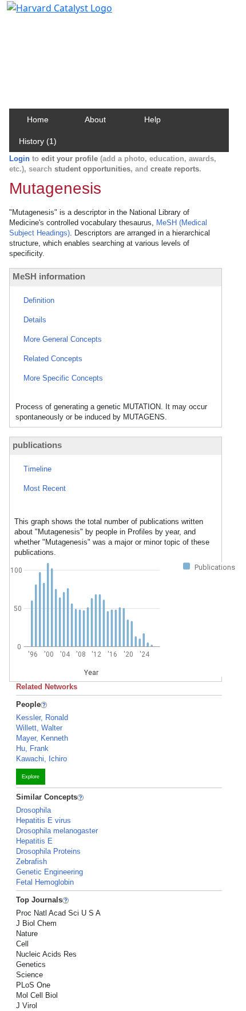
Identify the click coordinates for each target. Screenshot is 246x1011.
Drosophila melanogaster (57, 830)
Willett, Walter (39, 728)
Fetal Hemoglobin (45, 882)
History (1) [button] (38, 141)
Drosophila (33, 810)
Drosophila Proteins (48, 851)
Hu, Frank (32, 748)
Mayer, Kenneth (42, 738)
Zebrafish (31, 861)
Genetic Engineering (49, 872)
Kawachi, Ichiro (41, 758)
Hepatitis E (34, 841)
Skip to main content (48, 14)
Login (19, 158)
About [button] (95, 119)
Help (152, 119)
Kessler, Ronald (42, 717)
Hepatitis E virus (43, 820)
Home (38, 119)
